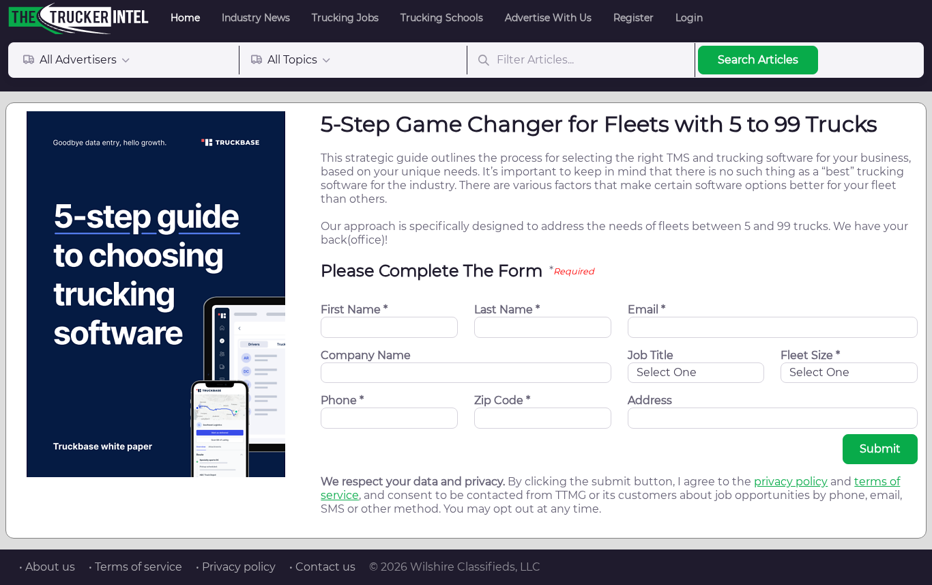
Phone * (342, 400)
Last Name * (507, 309)
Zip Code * (502, 400)
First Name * (354, 309)
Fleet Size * (810, 355)
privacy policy (791, 481)
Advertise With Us (548, 18)
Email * (646, 309)
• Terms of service (135, 566)
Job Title (650, 355)
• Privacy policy (236, 566)
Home (185, 18)
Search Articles (758, 59)
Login (689, 18)
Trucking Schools (442, 18)
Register (633, 18)
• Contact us (322, 566)
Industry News (256, 18)
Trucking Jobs (345, 18)
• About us (47, 566)
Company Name (366, 355)
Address (650, 400)
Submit (880, 448)
